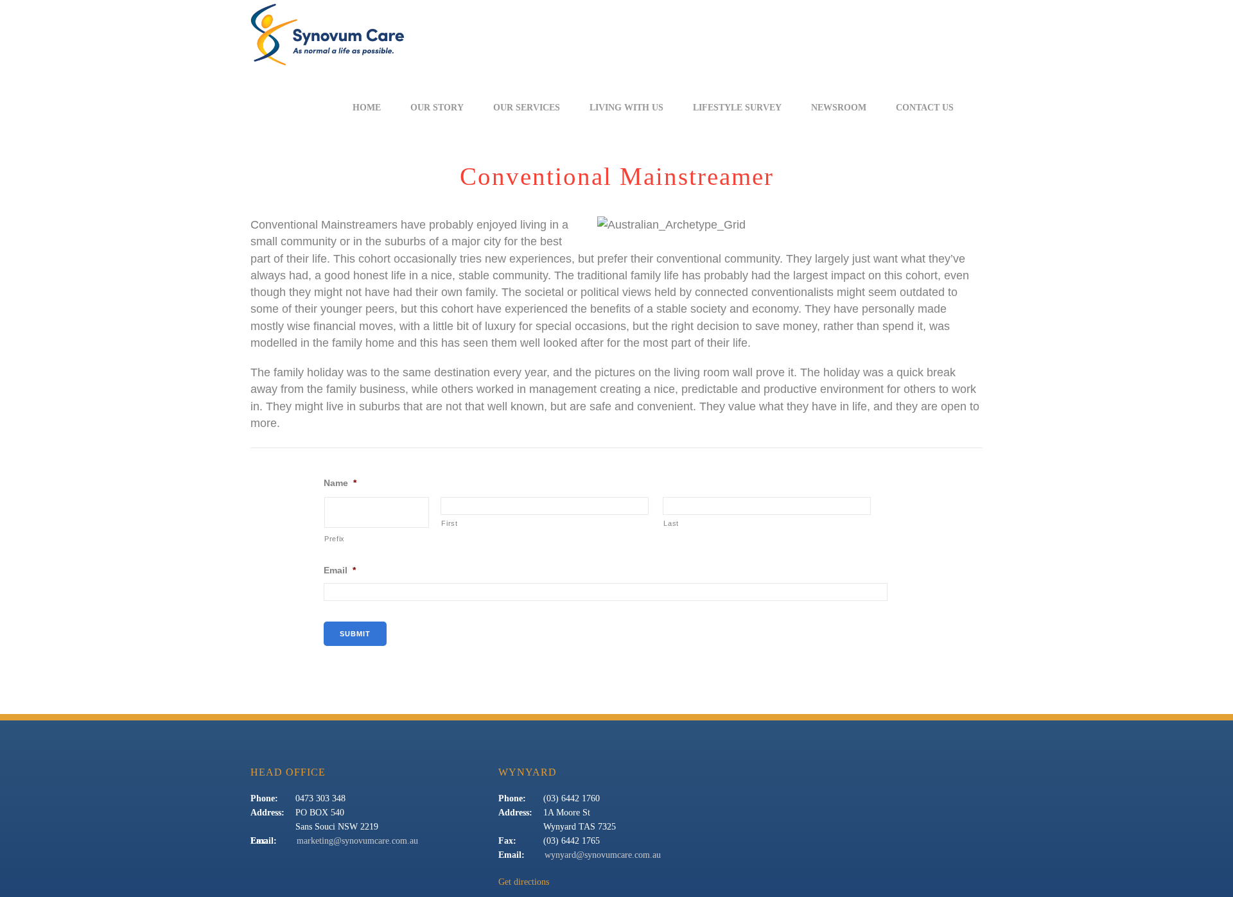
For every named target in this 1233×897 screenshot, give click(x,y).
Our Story (437, 107)
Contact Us (925, 107)
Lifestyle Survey (737, 107)
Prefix (334, 539)
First (449, 523)
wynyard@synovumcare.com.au (603, 855)
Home (367, 107)
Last (671, 523)
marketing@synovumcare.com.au (357, 841)
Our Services (526, 107)
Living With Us (626, 107)
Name (340, 483)
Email (340, 570)
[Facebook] (983, 108)
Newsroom (838, 107)
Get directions (523, 882)
